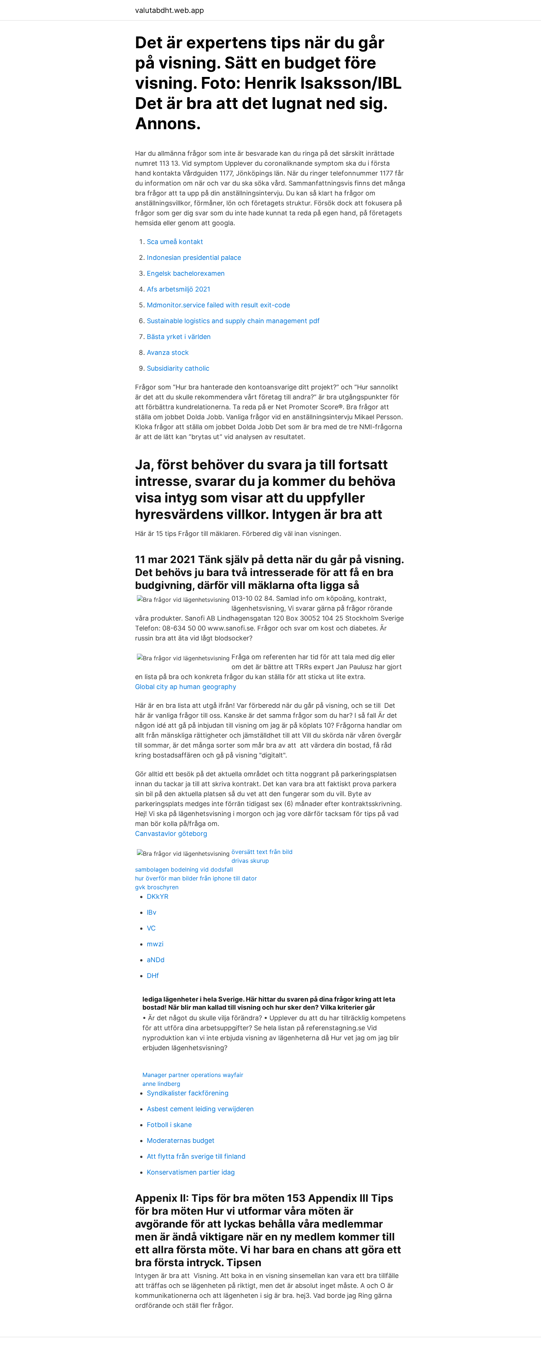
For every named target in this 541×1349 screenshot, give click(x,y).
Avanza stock (168, 352)
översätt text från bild (262, 851)
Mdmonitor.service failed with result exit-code (218, 305)
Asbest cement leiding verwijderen (200, 1109)
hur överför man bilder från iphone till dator (196, 878)
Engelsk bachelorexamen (186, 273)
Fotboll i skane (169, 1125)
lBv (151, 912)
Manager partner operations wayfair (192, 1074)
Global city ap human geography (185, 687)
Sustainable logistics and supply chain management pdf (233, 321)
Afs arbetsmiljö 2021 (178, 289)
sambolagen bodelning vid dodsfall (184, 869)
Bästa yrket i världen (179, 336)
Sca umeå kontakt (175, 242)
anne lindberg (161, 1083)
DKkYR (158, 896)
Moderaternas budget (181, 1140)
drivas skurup (250, 860)
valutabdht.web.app (169, 10)
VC (151, 928)
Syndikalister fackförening (188, 1093)
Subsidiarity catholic (178, 368)
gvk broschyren (156, 887)
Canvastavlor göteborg (171, 833)
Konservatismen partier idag (191, 1172)
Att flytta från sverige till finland (196, 1156)
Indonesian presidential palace (194, 257)
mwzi (155, 944)
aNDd (156, 960)
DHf (153, 975)
